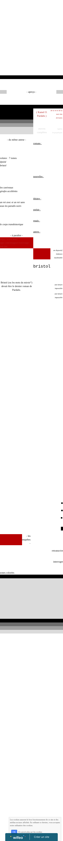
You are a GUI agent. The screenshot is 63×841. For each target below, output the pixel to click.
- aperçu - (31, 92)
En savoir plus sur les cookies (30, 832)
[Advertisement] (31, 42)
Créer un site (41, 837)
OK (14, 832)
